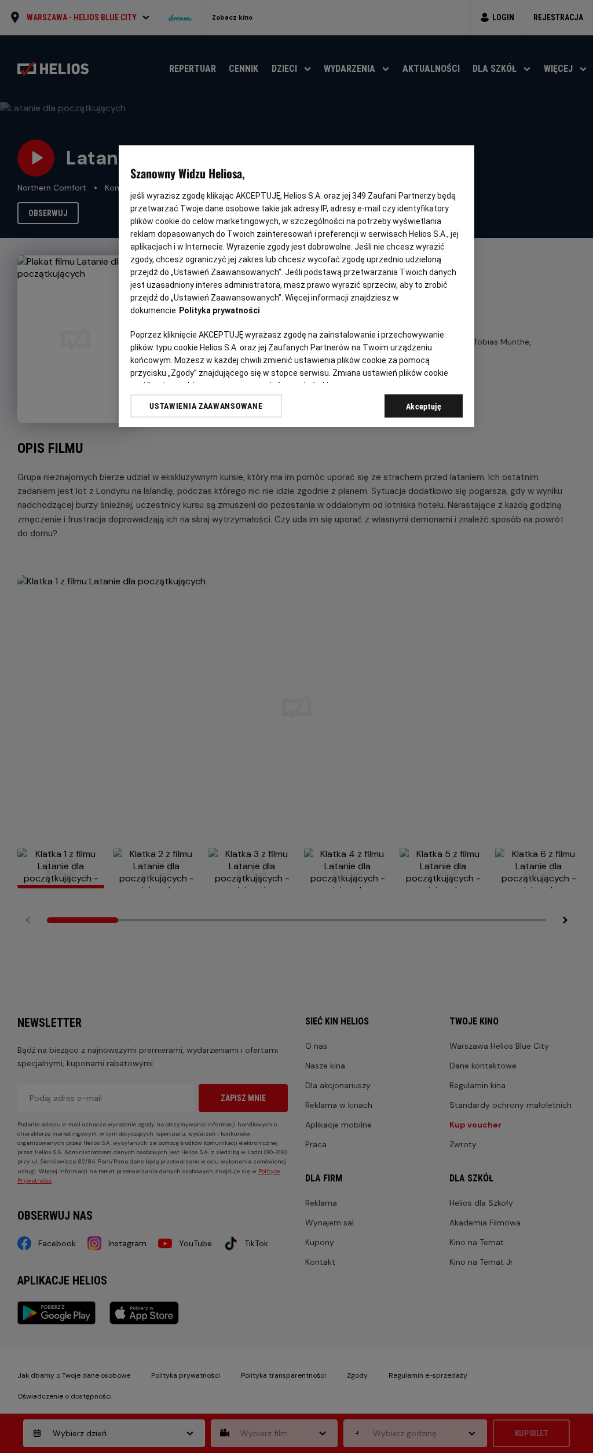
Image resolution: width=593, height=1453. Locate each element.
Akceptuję (424, 406)
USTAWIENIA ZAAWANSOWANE (205, 406)
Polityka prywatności (219, 310)
